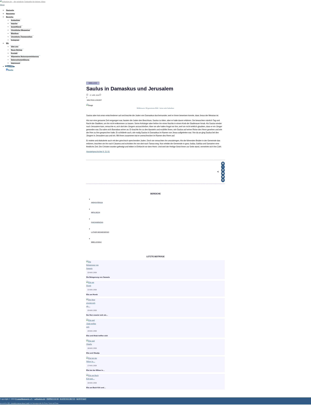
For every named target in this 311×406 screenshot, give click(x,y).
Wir (7, 43)
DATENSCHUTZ (67, 399)
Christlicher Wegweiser (20, 30)
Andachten (15, 20)
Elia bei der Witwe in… (95, 370)
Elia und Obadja (92, 353)
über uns (14, 46)
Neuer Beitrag (16, 50)
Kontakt (14, 53)
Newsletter (10, 14)
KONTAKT (81, 399)
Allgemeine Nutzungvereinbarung (25, 56)
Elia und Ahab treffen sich (97, 336)
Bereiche (9, 17)
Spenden (9, 66)
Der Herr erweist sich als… (97, 315)
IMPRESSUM (53, 399)
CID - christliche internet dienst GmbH (18, 403)
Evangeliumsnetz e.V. (24, 399)
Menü (2, 5)
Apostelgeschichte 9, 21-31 (98, 152)
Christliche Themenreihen (21, 37)
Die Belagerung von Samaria (98, 277)
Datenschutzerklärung (20, 60)
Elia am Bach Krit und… (96, 388)
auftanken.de (39, 399)
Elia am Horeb (92, 294)
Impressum (15, 63)
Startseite (10, 10)
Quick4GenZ (16, 27)
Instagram (15, 40)
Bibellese (15, 33)
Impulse (14, 23)
